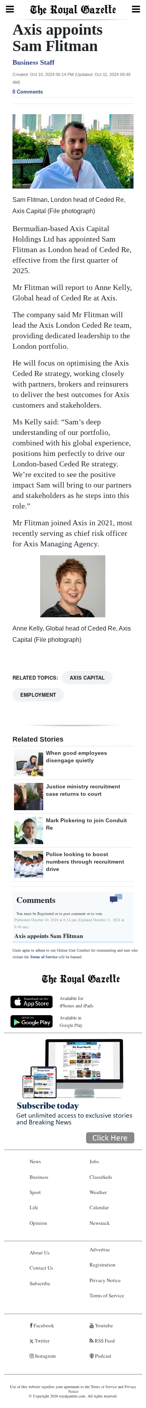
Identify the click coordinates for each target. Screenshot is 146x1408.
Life (34, 1207)
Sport (35, 1192)
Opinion (38, 1222)
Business (39, 1176)
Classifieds (101, 1176)
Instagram (45, 1355)
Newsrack (100, 1222)
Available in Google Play (71, 1021)
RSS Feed (104, 1340)
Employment (38, 694)
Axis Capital (87, 677)
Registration (103, 1264)
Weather (98, 1192)
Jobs (94, 1161)
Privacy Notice (105, 1280)
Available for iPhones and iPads (76, 1002)
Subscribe (40, 1283)
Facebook (43, 1325)
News (35, 1161)
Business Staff (33, 62)
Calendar (99, 1207)
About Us (39, 1252)
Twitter (41, 1340)
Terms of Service (43, 957)
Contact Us (41, 1267)
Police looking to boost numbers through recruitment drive (85, 861)
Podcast (102, 1355)
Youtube (103, 1325)
